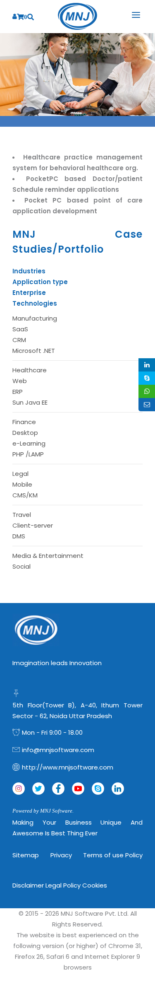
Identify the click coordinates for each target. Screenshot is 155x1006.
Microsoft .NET (33, 350)
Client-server (32, 525)
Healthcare (29, 370)
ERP (17, 391)
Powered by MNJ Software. (43, 811)
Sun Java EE (30, 402)
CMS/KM (25, 495)
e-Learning (28, 443)
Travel (21, 514)
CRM (19, 339)
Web (19, 380)
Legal (20, 473)
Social (21, 566)
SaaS (20, 329)
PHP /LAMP (28, 454)
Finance (24, 421)
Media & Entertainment (47, 555)
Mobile (22, 484)
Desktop (25, 432)
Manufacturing (34, 318)
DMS (18, 536)
